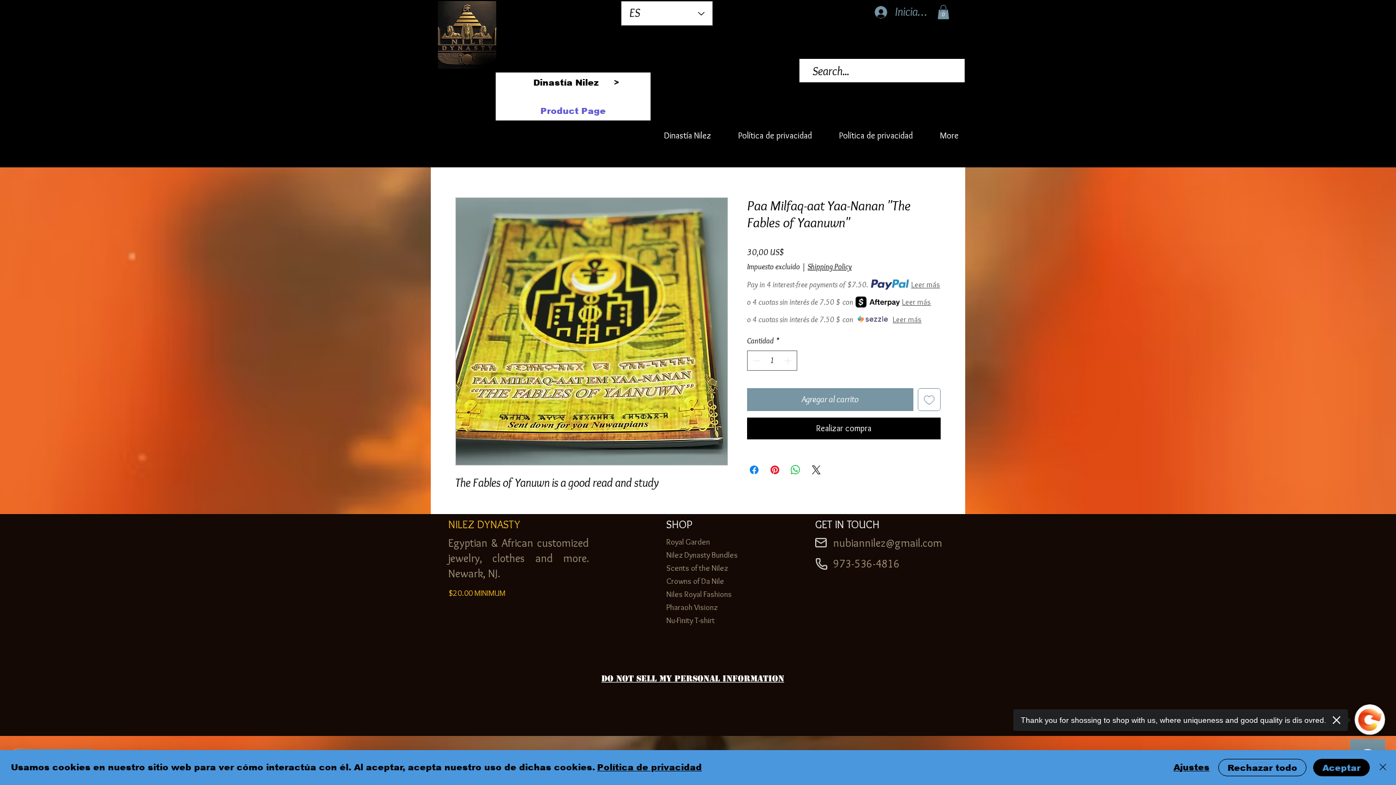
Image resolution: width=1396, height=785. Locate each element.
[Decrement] (755, 360)
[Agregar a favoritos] (929, 399)
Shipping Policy (830, 266)
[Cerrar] (1382, 767)
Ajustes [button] (1192, 767)
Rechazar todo (1262, 767)
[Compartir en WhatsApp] (795, 469)
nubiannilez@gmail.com (887, 543)
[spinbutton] (772, 360)
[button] (943, 12)
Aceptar (1341, 767)
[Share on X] (816, 469)
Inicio (464, 157)
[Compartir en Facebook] (754, 469)
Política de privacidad (649, 767)
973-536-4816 (866, 563)
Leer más (925, 284)
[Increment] (789, 360)
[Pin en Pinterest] (774, 469)
